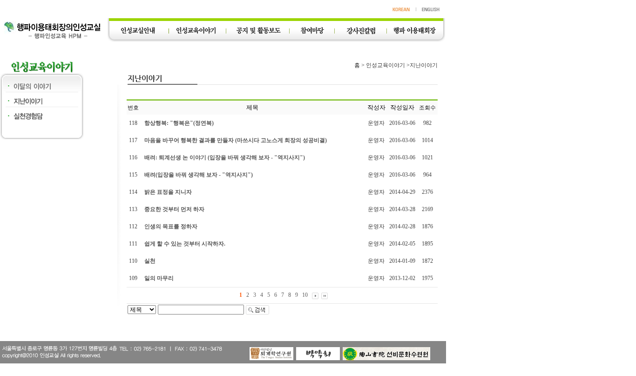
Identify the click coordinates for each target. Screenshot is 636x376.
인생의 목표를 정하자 (170, 226)
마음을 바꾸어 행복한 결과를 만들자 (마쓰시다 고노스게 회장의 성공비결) (235, 140)
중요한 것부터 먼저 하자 (174, 209)
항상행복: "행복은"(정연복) (179, 123)
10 (305, 295)
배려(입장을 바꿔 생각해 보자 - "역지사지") (198, 174)
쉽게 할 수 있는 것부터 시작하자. (184, 243)
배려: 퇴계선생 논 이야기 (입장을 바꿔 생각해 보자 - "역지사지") (224, 157)
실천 (150, 261)
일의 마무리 (159, 278)
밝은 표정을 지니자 (168, 192)
